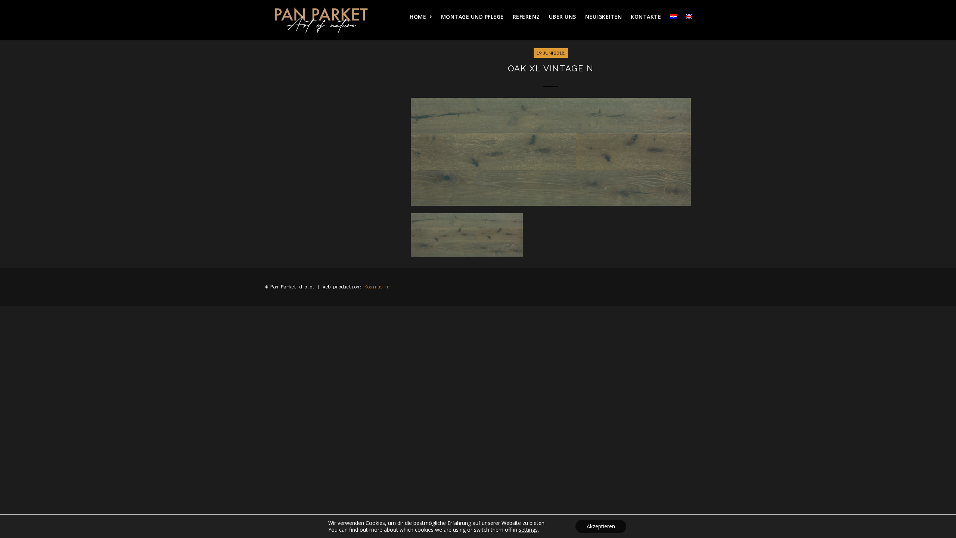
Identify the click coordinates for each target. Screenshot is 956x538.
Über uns (562, 16)
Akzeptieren (601, 526)
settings (528, 529)
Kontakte (646, 16)
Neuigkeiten (603, 16)
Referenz (526, 16)
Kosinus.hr (377, 287)
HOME (418, 16)
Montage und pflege (472, 16)
